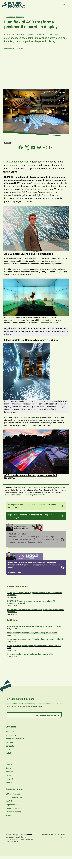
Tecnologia (20, 17)
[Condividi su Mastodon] (39, 148)
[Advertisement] (36, 69)
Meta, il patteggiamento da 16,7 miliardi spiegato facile (32, 633)
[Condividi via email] (51, 148)
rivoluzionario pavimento (18, 161)
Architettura (10, 17)
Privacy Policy (47, 835)
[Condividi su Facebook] (20, 148)
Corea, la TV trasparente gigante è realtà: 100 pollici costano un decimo (34, 594)
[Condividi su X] (26, 148)
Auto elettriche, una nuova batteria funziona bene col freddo (34, 626)
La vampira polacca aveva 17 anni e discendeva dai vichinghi (35, 639)
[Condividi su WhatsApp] (45, 148)
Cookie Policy (59, 835)
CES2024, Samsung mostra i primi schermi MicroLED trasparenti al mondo (31, 602)
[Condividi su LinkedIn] (32, 148)
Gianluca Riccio (9, 48)
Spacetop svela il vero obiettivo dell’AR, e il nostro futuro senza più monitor (35, 611)
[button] (64, 5)
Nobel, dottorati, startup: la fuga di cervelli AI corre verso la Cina (34, 646)
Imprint (63, 837)
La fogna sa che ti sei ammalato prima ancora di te (30, 654)
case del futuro (51, 323)
